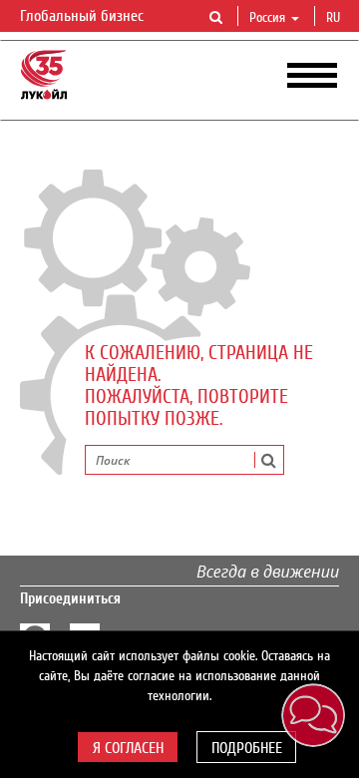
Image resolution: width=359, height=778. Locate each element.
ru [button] (335, 18)
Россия (267, 18)
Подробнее (246, 748)
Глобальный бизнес (84, 16)
